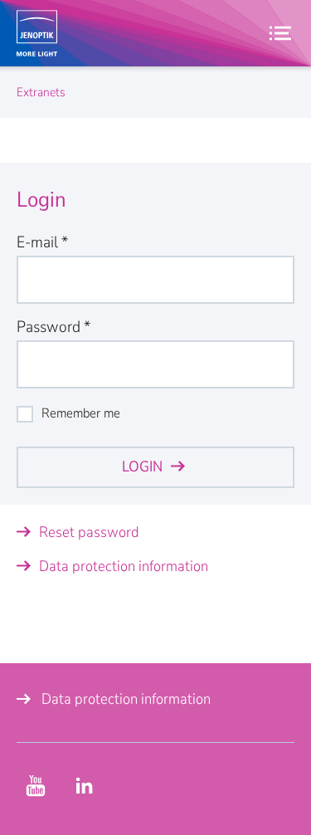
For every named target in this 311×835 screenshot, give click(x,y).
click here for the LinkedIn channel (84, 786)
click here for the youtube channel (36, 786)
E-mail (42, 242)
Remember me (80, 413)
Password (53, 327)
